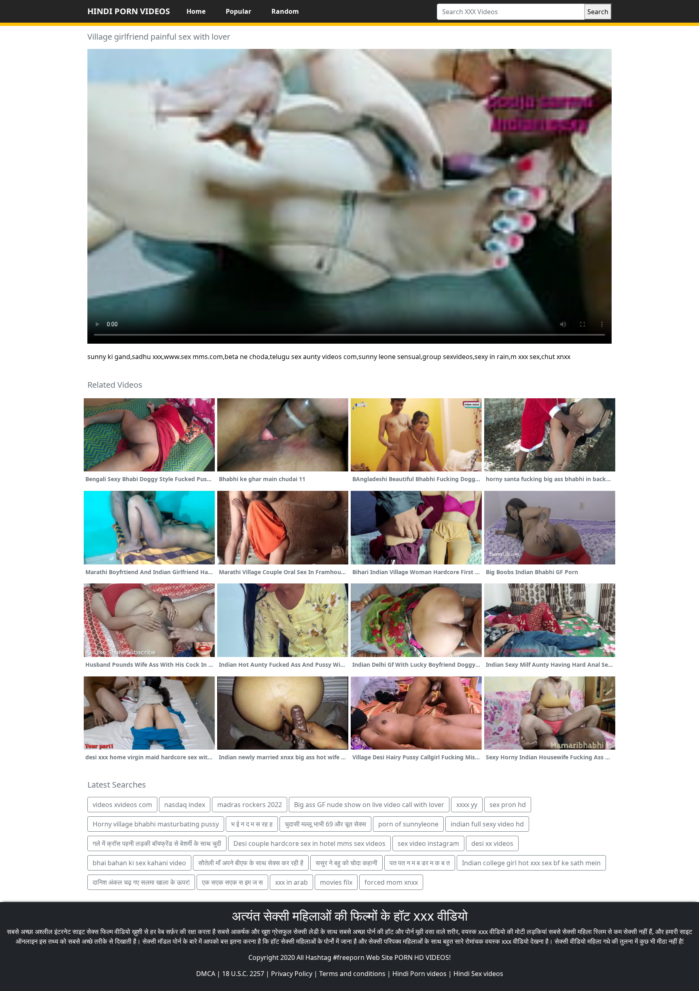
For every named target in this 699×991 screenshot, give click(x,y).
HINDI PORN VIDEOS (128, 11)
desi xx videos (492, 843)
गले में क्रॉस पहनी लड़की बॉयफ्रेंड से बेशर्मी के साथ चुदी (157, 843)
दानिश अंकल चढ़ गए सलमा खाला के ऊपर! (141, 882)
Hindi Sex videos (478, 973)
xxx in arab (291, 882)
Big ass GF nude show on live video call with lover (369, 804)
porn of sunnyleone (408, 824)
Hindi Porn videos (419, 973)
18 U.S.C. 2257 (243, 973)
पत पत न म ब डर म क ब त (420, 862)
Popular (238, 11)
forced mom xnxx (391, 882)
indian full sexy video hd (487, 824)
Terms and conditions (352, 973)
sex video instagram (428, 843)
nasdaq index (184, 804)
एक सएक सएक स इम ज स (232, 882)
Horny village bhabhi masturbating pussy (156, 824)
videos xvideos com (122, 804)
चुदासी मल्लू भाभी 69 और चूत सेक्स (325, 824)
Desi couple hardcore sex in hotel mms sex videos (309, 843)
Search (597, 11)
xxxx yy (466, 804)
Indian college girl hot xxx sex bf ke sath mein (531, 862)
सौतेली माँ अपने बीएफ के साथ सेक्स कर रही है (250, 862)
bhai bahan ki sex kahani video (139, 862)
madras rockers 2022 (249, 804)
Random (285, 11)
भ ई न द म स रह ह (252, 824)
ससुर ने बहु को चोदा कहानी (346, 862)
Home (195, 11)
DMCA (205, 973)
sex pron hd (507, 804)
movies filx (336, 882)
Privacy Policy (291, 973)
